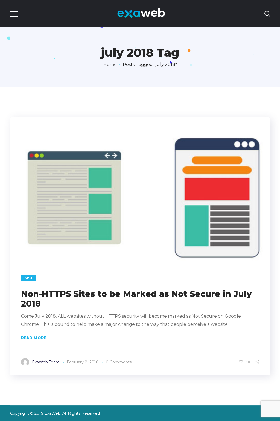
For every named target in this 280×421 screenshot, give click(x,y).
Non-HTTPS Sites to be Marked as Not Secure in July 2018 (136, 299)
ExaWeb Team (46, 362)
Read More (33, 337)
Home (110, 64)
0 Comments (119, 362)
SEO (28, 278)
